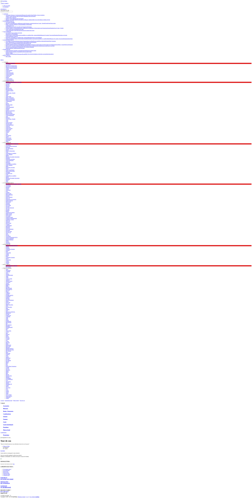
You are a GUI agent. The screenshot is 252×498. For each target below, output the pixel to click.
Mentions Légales (21, 496)
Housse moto (36, 41)
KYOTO (8, 338)
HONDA (49, 54)
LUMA (7, 341)
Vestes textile (53, 23)
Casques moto (9, 17)
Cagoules (13, 45)
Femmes (7, 28)
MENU (2, 59)
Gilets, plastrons (34, 35)
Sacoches (17, 43)
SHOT (7, 372)
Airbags (11, 23)
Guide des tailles (6, 474)
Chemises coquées (29, 23)
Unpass (7, 391)
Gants (7, 29)
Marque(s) (6, 447)
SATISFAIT (6, 486)
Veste (49, 23)
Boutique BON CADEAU (11, 265)
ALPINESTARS (9, 275)
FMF (7, 308)
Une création (34, 496)
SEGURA (8, 369)
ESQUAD (8, 302)
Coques (7, 132)
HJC (7, 323)
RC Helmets (8, 360)
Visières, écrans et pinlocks (38, 15)
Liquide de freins (41, 44)
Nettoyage (66, 44)
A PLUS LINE (9, 278)
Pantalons (30, 26)
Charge (21, 41)
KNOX (7, 336)
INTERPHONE (9, 327)
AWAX (19, 19)
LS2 (7, 340)
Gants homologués (10, 30)
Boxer (10, 51)
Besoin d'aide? (6, 472)
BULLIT (23, 19)
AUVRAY (8, 282)
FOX (33, 54)
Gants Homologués (24, 26)
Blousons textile (22, 23)
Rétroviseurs (29, 42)
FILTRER (3, 450)
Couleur (6, 448)
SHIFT (7, 371)
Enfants (7, 18)
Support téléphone (9, 48)
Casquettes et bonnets (17, 50)
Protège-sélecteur (23, 42)
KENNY (8, 334)
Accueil (2, 400)
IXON (52, 54)
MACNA (8, 342)
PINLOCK (8, 358)
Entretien (8, 44)
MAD (7, 343)
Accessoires (8, 15)
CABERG (30, 19)
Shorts (40, 37)
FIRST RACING (36, 19)
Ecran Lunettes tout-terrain (16, 32)
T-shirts (34, 50)
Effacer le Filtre (6, 446)
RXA (7, 365)
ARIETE (16, 19)
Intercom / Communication (16, 15)
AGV (11, 19)
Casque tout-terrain (32, 16)
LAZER (7, 339)
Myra (7, 352)
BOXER (7, 287)
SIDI (7, 373)
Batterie (11, 44)
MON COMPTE (4, 3)
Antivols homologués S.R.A (20, 47)
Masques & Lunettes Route (27, 15)
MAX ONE (8, 346)
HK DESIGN (9, 325)
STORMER (8, 378)
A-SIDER (8, 271)
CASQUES (5, 13)
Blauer (26, 19)
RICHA (7, 361)
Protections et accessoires (15, 42)
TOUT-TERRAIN (7, 31)
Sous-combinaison (33, 45)
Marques (7, 19)
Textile (46, 23)
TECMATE (8, 381)
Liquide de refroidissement (50, 44)
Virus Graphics (9, 396)
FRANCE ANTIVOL (10, 311)
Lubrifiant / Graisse (60, 44)
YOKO (7, 398)
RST (7, 364)
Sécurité (7, 47)
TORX (7, 385)
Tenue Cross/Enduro (10, 38)
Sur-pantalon (8, 135)
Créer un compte (6, 5)
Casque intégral (12, 16)
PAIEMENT (7, 478)
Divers (22, 51)
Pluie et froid (8, 45)
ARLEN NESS (9, 281)
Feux (28, 41)
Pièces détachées (42, 41)
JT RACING (8, 330)
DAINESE (12, 54)
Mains (29, 37)
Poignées (47, 41)
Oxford (7, 356)
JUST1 (7, 332)
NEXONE (8, 353)
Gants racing (31, 30)
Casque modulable (24, 16)
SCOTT (7, 368)
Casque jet (18, 16)
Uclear (7, 390)
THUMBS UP (9, 384)
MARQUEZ (8, 345)
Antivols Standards (30, 47)
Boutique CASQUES (10, 63)
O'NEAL (8, 354)
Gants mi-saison (14, 29)
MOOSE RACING (10, 349)
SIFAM (7, 374)
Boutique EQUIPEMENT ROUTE (13, 82)
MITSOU (8, 347)
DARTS (7, 297)
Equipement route (8, 400)
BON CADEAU (6, 55)
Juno (7, 333)
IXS (6, 329)
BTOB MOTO (9, 289)
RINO (7, 362)
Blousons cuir (16, 23)
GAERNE (8, 316)
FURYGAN (42, 54)
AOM (7, 277)
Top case (29, 43)
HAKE (7, 320)
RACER (7, 359)
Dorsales (13, 22)
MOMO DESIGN (9, 348)
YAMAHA (8, 397)
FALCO (7, 303)
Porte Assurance (52, 41)
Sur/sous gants (20, 29)
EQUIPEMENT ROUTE (8, 21)
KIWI (7, 335)
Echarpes (24, 50)
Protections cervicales (62, 35)
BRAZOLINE (9, 288)
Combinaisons (9, 25)
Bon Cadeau (8, 56)
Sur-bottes (39, 45)
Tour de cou (49, 45)
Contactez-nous (6, 475)
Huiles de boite (25, 44)
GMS (7, 317)
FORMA (8, 309)
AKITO (7, 274)
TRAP (7, 386)
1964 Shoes (8, 270)
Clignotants (25, 41)
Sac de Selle (12, 43)
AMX (13, 19)
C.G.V (27, 496)
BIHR (7, 285)
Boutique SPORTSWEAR (12, 245)
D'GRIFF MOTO (9, 295)
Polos (27, 50)
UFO (7, 388)
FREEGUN (42, 19)
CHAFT (7, 294)
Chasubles (25, 38)
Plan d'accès (5, 471)
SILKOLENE (9, 375)
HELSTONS (47, 19)
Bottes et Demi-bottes (27, 24)
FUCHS (7, 314)
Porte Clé (8, 42)
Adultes (7, 16)
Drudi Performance (18, 54)
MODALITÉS (5, 482)
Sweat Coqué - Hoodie (40, 23)
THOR (7, 383)
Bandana (17, 41)
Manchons (23, 45)
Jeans (49, 28)
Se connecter (5, 6)
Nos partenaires (6, 470)
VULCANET (9, 394)
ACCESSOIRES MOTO (8, 40)
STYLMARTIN (9, 379)
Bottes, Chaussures (10, 24)
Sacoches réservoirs (23, 43)
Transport (34, 42)
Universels (22, 48)
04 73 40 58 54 (4, 491)
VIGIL (7, 392)
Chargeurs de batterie (17, 44)
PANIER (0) (3, 9)
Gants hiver (20, 30)
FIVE (7, 306)
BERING (8, 284)
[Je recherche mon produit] (1, 2)
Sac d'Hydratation (14, 34)
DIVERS (8, 298)
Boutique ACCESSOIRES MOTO (13, 184)
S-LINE (7, 367)
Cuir (13, 25)
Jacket (34, 23)
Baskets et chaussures (18, 24)
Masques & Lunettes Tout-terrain (47, 35)
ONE (7, 355)
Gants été (18, 26)
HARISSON (8, 321)
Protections (8, 37)
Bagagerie (8, 34)
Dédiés (15, 48)
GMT (46, 54)
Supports (18, 48)
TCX (7, 380)
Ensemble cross (31, 38)
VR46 (7, 393)
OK (14, 464)
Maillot (39, 35)
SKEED (7, 377)
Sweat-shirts (30, 50)
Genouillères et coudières (26, 35)
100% (7, 269)
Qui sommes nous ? (7, 469)
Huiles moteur (31, 44)
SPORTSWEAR (6, 49)
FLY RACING (9, 307)
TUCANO (8, 387)
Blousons (8, 23)
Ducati (23, 54)
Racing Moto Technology (11, 366)
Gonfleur (31, 41)
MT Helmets (8, 351)
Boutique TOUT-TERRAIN (12, 143)
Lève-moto (36, 44)
